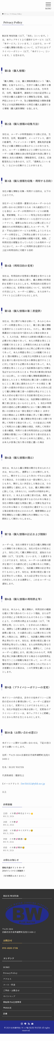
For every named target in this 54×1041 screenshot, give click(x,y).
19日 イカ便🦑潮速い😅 (15, 840)
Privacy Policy (10, 972)
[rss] (29, 1023)
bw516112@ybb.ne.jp (33, 783)
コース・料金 (9, 984)
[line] (25, 1023)
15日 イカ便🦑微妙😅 (14, 849)
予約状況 (7, 1007)
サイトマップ (9, 996)
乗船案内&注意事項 (12, 1002)
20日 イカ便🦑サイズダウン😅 (18, 832)
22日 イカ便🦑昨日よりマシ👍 (18, 814)
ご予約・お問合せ (11, 990)
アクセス (7, 978)
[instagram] (22, 1023)
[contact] (32, 1023)
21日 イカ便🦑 (10, 823)
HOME (6, 967)
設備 (5, 1013)
